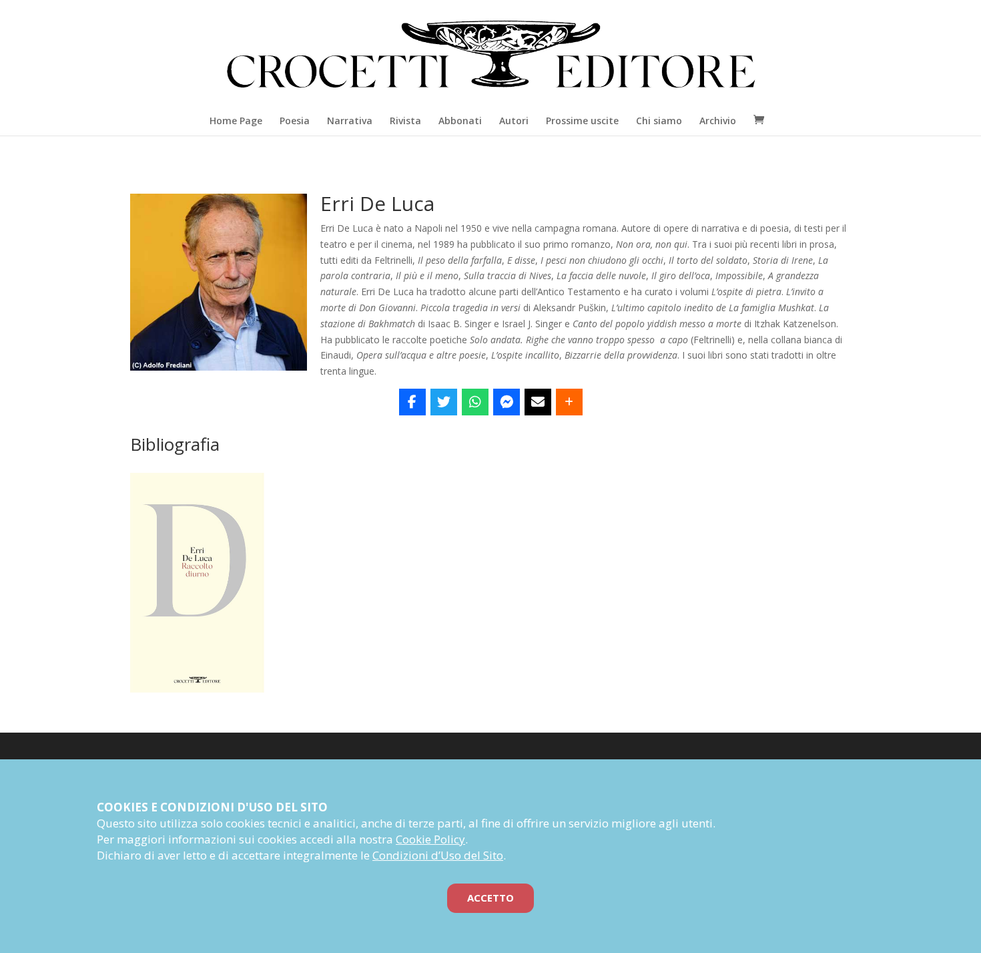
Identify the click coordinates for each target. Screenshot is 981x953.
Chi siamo (659, 120)
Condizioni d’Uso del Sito (437, 855)
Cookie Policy (430, 839)
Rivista (405, 120)
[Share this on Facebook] (412, 402)
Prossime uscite (582, 120)
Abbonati (460, 120)
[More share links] (569, 402)
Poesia (295, 120)
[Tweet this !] (443, 402)
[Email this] (538, 402)
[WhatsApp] (475, 402)
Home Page (236, 120)
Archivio (717, 120)
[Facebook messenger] (506, 402)
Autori (514, 120)
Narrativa (349, 120)
